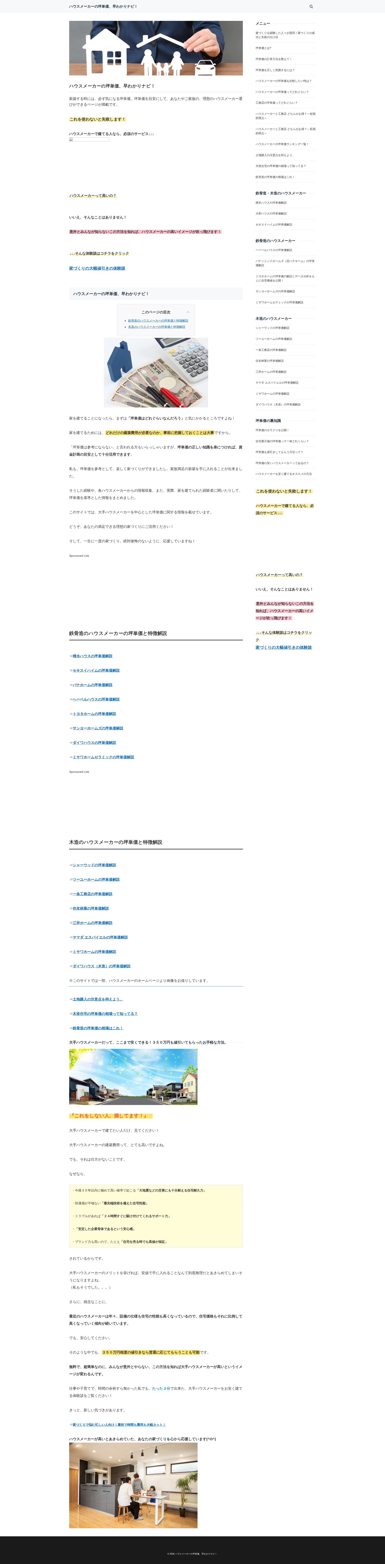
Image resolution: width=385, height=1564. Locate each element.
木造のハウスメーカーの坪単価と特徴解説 (156, 326)
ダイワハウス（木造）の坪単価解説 (102, 966)
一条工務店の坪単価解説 (92, 894)
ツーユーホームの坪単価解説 (96, 879)
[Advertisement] (186, 587)
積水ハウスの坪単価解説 (92, 656)
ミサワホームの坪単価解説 (94, 952)
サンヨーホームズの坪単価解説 (98, 728)
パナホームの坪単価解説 (92, 685)
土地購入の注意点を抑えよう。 (98, 999)
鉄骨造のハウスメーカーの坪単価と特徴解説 (158, 320)
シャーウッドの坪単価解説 (94, 865)
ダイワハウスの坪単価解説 (94, 743)
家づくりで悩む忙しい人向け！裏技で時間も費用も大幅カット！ (119, 1424)
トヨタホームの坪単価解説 (94, 714)
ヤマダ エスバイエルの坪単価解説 (100, 937)
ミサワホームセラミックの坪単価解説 (103, 757)
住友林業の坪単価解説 (91, 908)
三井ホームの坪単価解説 (92, 923)
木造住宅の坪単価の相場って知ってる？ (105, 1014)
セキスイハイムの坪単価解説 (96, 670)
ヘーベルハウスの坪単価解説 (96, 699)
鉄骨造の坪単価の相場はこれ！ (98, 1028)
